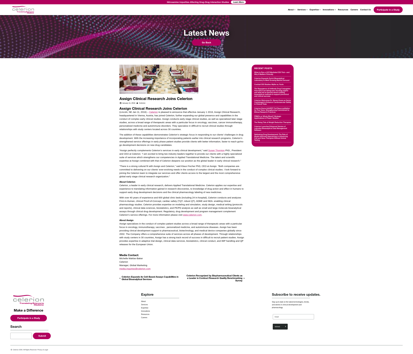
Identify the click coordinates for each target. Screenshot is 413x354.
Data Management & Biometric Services (344, 21)
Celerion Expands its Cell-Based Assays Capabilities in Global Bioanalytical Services (150, 278)
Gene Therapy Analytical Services (183, 38)
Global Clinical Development (108, 21)
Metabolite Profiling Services (181, 42)
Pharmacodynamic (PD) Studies (30, 45)
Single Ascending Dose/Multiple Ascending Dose (36, 32)
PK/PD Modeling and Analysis (335, 38)
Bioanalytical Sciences (181, 21)
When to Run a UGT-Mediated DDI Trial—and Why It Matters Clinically (272, 73)
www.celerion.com (192, 215)
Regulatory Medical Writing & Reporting (339, 42)
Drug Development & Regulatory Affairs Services (272, 21)
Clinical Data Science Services (335, 32)
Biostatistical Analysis (331, 35)
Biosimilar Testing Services (181, 35)
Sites (19, 55)
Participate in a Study (388, 9)
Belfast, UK (21, 65)
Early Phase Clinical (27, 21)
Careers (354, 10)
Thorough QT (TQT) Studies (28, 38)
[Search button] (42, 336)
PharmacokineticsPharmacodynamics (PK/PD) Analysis (192, 25)
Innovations (328, 10)
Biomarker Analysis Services (181, 32)
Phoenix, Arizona (23, 58)
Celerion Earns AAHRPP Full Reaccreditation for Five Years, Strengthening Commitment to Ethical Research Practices (272, 110)
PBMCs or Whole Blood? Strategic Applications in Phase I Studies (267, 117)
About (291, 10)
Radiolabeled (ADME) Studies (29, 42)
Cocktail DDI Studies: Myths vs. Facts (269, 84)
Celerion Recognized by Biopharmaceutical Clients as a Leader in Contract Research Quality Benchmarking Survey (214, 278)
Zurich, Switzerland (177, 51)
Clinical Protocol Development (335, 28)
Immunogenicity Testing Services (183, 28)
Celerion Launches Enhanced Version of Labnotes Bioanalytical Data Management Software (270, 128)
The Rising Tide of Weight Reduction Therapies (272, 122)
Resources (343, 10)
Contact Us (365, 10)
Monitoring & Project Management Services (110, 25)
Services (301, 10)
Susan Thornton (216, 150)
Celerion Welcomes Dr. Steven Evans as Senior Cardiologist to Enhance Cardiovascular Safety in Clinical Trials (272, 102)
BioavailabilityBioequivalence (29, 25)
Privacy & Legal (42, 350)
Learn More (238, 2)
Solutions (20, 51)
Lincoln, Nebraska (24, 61)
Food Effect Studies (25, 35)
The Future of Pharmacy (26, 48)
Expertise (314, 10)
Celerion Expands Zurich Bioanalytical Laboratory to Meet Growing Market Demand (271, 79)
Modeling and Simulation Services (336, 25)
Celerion (153, 112)
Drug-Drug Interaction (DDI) (28, 28)
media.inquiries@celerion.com (135, 268)
